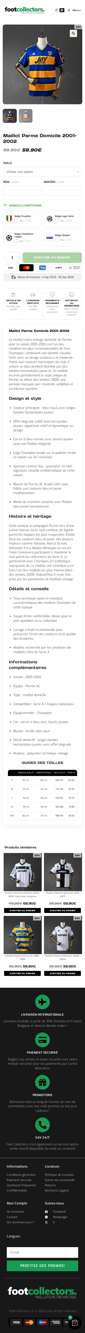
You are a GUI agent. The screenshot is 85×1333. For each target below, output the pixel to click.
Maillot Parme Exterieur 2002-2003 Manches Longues (22, 894)
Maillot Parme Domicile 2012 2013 (62, 894)
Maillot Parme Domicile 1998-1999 (22, 957)
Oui (25, 220)
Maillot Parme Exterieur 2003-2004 (62, 957)
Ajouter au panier (52, 257)
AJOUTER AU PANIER (22, 910)
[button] (73, 33)
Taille (7, 163)
